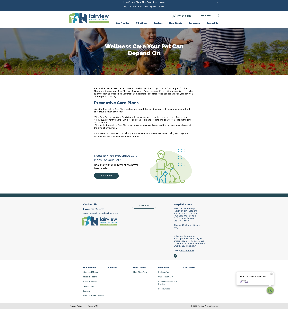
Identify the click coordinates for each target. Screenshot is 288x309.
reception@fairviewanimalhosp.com (100, 213)
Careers (86, 291)
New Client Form (140, 272)
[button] (270, 290)
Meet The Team (90, 277)
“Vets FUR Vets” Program (93, 296)
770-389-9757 (97, 209)
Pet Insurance (164, 289)
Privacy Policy (76, 306)
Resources (163, 267)
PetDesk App (164, 272)
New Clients (139, 267)
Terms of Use (94, 306)
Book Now (206, 15)
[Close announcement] (217, 2)
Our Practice (89, 267)
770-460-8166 (187, 251)
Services (112, 267)
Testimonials (88, 286)
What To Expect (90, 282)
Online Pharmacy (165, 277)
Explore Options (156, 6)
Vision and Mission (90, 272)
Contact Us (189, 267)
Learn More (159, 2)
